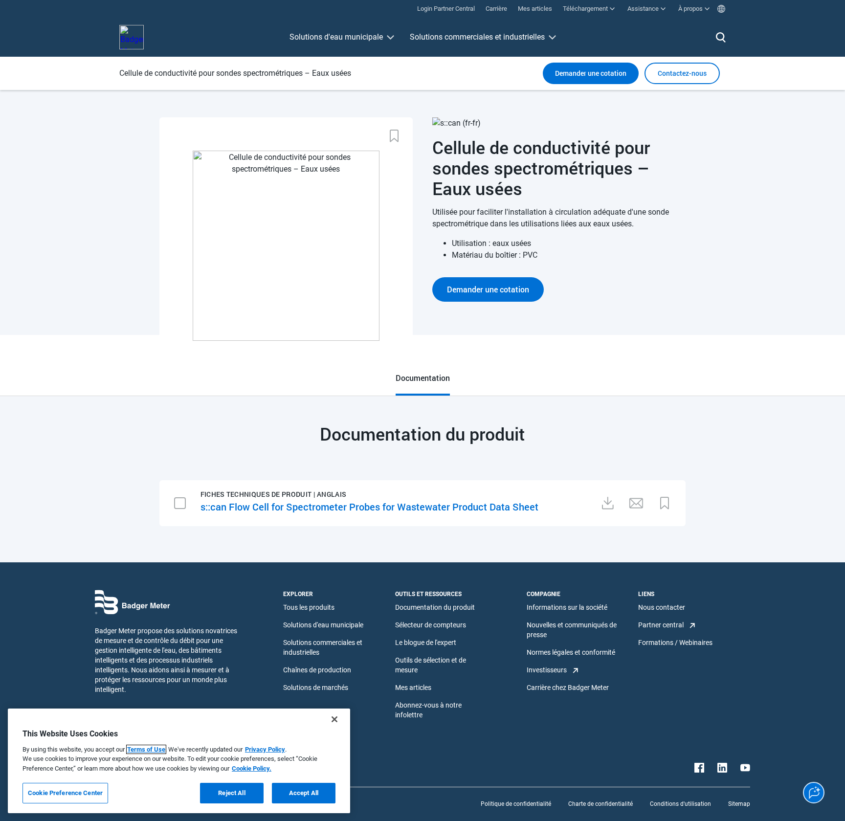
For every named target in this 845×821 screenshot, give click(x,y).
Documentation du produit (435, 607)
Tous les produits (308, 607)
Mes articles (413, 687)
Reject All (231, 793)
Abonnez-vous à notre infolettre (428, 710)
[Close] (334, 719)
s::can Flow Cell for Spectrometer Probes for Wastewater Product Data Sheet (369, 506)
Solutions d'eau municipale (336, 37)
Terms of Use (146, 749)
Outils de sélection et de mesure (430, 665)
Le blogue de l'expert (425, 642)
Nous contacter (661, 607)
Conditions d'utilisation (680, 803)
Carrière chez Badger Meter (568, 687)
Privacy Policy (265, 749)
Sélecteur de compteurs (430, 625)
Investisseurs (547, 670)
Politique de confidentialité (516, 803)
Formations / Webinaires (675, 642)
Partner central (661, 625)
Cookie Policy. (251, 768)
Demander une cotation (590, 73)
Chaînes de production (317, 670)
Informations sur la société (567, 607)
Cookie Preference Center (65, 793)
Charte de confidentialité (600, 803)
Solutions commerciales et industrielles (477, 37)
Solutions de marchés (315, 687)
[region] (179, 761)
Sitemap (739, 803)
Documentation (423, 378)
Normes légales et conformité (571, 652)
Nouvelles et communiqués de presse (572, 630)
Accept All (303, 793)
